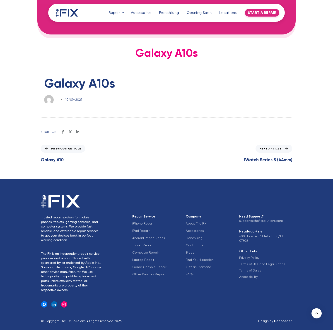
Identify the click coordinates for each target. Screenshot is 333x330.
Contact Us (194, 245)
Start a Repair (262, 12)
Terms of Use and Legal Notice (262, 264)
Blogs (190, 252)
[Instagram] (64, 304)
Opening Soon (199, 12)
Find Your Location (200, 260)
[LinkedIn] (54, 304)
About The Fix (196, 223)
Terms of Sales (250, 270)
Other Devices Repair (148, 274)
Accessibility (248, 277)
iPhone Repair (142, 223)
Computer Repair (145, 252)
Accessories (141, 12)
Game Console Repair (149, 267)
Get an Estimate (198, 267)
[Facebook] (44, 304)
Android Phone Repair (148, 238)
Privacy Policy (249, 257)
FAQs (190, 274)
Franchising (169, 12)
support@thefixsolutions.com (261, 220)
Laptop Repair (143, 260)
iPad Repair (141, 230)
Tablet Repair (142, 245)
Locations (228, 12)
